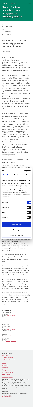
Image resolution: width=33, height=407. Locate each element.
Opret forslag (5, 365)
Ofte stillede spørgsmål (7, 372)
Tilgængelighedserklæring (8, 357)
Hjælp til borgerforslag (7, 377)
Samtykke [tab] (6, 175)
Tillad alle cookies (16, 224)
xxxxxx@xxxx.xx (11, 315)
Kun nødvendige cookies (16, 235)
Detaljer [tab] (16, 175)
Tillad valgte (16, 230)
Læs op (8, 51)
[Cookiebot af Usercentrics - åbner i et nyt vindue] (24, 170)
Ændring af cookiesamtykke (8, 359)
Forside (4, 363)
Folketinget (5, 355)
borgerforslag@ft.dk (7, 396)
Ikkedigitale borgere (6, 370)
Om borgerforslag (6, 374)
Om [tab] (27, 175)
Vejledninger (5, 367)
